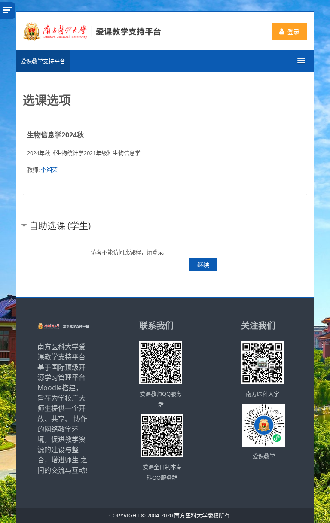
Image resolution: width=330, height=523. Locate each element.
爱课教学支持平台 (43, 61)
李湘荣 (49, 169)
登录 (293, 31)
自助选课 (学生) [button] (60, 225)
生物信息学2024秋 (55, 135)
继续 (203, 264)
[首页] (92, 31)
